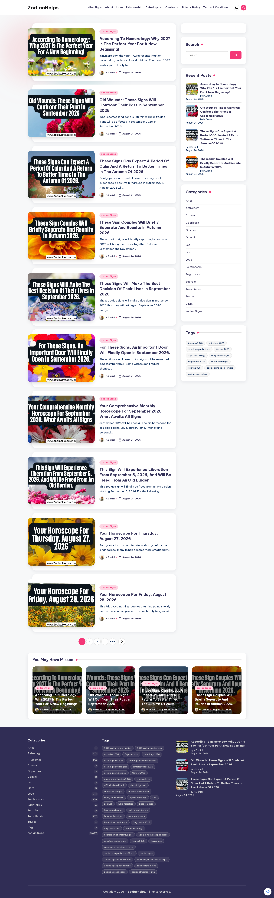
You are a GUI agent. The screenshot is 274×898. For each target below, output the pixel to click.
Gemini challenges (113, 791)
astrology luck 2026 (143, 766)
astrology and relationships (142, 760)
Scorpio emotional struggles (118, 834)
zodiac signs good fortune (220, 368)
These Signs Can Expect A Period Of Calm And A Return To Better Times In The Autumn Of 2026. (134, 166)
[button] (121, 641)
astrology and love (113, 760)
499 (112, 641)
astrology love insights (115, 766)
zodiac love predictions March (119, 853)
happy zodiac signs (113, 797)
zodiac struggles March (143, 872)
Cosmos (191, 230)
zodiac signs (146, 853)
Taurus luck (156, 841)
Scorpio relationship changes (153, 834)
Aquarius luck (131, 754)
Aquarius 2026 (195, 343)
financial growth (138, 785)
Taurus (190, 296)
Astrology (192, 208)
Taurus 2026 (194, 368)
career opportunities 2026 (117, 779)
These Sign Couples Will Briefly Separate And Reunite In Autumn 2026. (130, 227)
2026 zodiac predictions (149, 748)
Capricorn (192, 222)
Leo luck (108, 804)
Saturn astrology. (219, 361)
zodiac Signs (108, 31)
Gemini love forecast (138, 791)
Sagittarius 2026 (196, 361)
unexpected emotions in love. (118, 847)
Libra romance (146, 804)
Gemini (190, 237)
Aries (189, 200)
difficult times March (114, 785)
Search (192, 44)
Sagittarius (193, 274)
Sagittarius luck (112, 828)
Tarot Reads (194, 289)
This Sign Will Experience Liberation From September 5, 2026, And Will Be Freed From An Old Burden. (135, 474)
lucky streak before (138, 810)
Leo (188, 245)
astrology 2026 (216, 343)
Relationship (194, 267)
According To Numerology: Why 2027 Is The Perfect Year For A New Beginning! (134, 44)
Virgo (189, 304)
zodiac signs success (114, 872)
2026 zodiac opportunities (117, 748)
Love (189, 259)
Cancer (190, 215)
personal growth (136, 816)
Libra (189, 252)
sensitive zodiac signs (115, 841)
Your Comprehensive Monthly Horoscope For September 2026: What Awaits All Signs (131, 411)
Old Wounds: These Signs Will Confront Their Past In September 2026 (131, 105)
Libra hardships (125, 804)
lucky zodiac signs (220, 355)
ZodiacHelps (43, 8)
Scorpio (191, 281)
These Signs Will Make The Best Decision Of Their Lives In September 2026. (134, 288)
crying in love (143, 779)
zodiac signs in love (197, 374)
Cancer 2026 (222, 349)
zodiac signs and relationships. (152, 859)
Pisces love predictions (115, 822)
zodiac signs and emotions (117, 859)
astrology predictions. (199, 349)
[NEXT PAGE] (121, 641)
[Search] (235, 55)
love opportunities (113, 810)
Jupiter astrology (196, 355)
